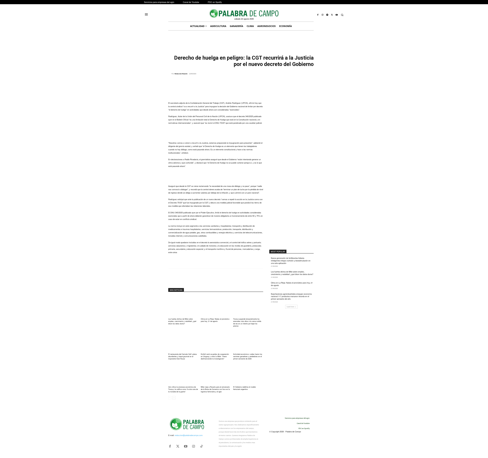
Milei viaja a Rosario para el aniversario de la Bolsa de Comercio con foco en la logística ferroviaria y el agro (215, 389)
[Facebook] (317, 15)
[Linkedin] (203, 80)
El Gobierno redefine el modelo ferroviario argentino (244, 388)
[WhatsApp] (197, 80)
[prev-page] (169, 397)
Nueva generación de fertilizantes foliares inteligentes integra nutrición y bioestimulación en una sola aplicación (290, 260)
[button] (342, 15)
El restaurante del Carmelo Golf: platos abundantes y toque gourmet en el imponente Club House (182, 356)
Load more (290, 307)
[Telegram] (209, 80)
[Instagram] (322, 15)
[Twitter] (177, 446)
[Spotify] (327, 15)
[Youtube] (336, 15)
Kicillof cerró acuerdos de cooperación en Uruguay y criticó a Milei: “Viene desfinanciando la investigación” (215, 356)
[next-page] (174, 397)
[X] (332, 15)
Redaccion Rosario (181, 74)
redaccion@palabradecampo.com (189, 435)
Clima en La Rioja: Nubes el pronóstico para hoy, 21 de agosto (215, 320)
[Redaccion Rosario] (170, 73)
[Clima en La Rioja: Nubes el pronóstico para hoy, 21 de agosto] (216, 305)
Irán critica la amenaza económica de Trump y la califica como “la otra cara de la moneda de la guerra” (183, 389)
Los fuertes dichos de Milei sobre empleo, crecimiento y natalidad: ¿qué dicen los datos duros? (182, 321)
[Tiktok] (201, 446)
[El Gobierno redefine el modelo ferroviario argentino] (248, 373)
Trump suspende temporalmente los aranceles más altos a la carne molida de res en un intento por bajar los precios (247, 322)
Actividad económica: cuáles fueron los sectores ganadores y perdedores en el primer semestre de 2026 (247, 356)
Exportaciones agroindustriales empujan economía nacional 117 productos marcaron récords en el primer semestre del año (291, 296)
